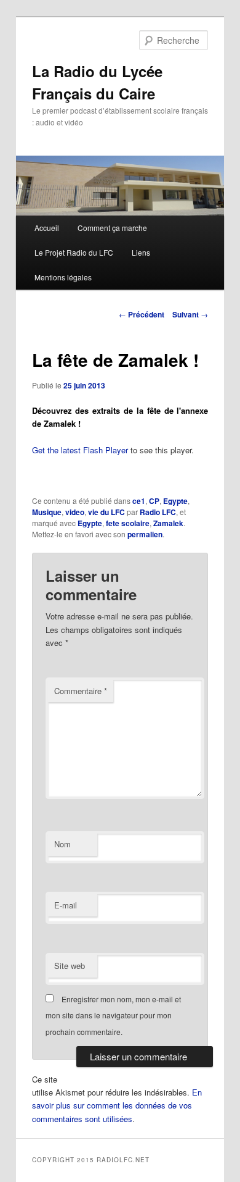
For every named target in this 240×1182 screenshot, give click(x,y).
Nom (62, 844)
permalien (144, 534)
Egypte (175, 500)
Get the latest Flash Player (80, 450)
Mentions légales (63, 277)
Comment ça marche (112, 227)
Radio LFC (158, 512)
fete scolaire (128, 523)
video (74, 512)
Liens (141, 252)
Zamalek (168, 523)
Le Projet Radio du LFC (73, 252)
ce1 (138, 500)
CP (154, 500)
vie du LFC (106, 512)
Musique (47, 512)
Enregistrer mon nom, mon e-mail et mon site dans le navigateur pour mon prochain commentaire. (113, 1015)
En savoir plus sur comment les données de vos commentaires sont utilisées (117, 1105)
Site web (69, 965)
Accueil (46, 227)
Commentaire (80, 691)
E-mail (65, 905)
